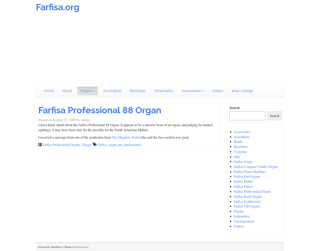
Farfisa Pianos (243, 186)
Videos (217, 91)
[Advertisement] (160, 48)
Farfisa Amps (243, 161)
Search (234, 107)
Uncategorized (244, 221)
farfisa (102, 144)
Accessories (192, 91)
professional (132, 144)
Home (49, 91)
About (67, 91)
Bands (238, 141)
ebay (237, 156)
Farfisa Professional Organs (61, 144)
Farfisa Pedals (243, 181)
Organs (86, 91)
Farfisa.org (57, 7)
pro (120, 144)
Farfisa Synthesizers (247, 201)
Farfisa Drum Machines (250, 171)
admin (85, 119)
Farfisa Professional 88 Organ (99, 110)
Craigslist (240, 151)
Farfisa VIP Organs (247, 206)
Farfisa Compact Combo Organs (256, 166)
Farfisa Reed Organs (248, 196)
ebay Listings (242, 91)
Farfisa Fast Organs (247, 176)
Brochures (138, 91)
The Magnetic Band (125, 137)
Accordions (112, 91)
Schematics (163, 91)
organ (112, 144)
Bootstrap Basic (80, 247)
